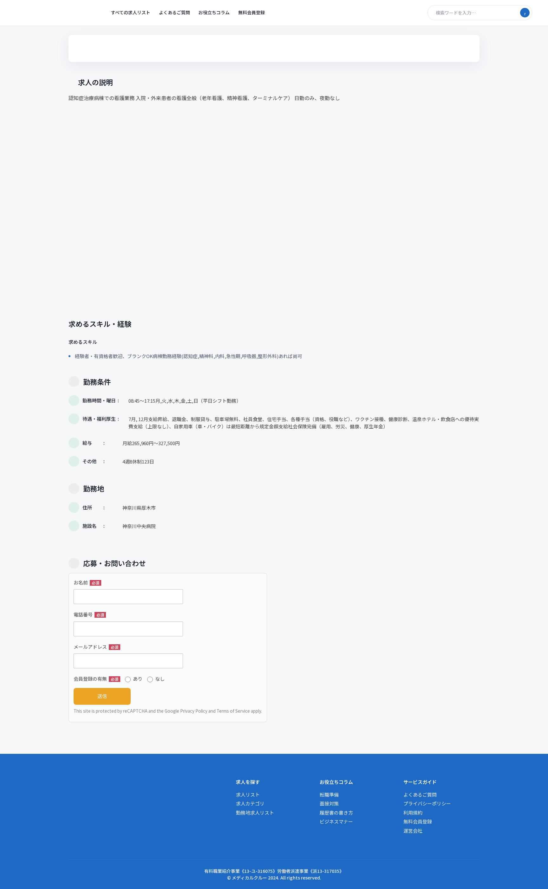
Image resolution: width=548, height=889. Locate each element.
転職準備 (329, 794)
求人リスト (248, 794)
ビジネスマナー (336, 821)
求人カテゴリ (250, 803)
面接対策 (329, 803)
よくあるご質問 (174, 12)
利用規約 (412, 812)
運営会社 (412, 830)
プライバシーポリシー (427, 803)
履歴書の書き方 (336, 812)
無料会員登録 (251, 12)
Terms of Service (233, 711)
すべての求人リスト (130, 12)
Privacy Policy (193, 711)
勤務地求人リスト (255, 812)
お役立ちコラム (214, 12)
